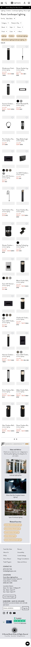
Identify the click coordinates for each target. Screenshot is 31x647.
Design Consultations (23, 559)
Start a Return (7, 559)
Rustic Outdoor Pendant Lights (12, 529)
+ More (20, 32)
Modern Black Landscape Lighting (13, 525)
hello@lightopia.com (9, 571)
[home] (15, 4)
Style (11, 27)
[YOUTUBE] (14, 613)
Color (11, 32)
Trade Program (7, 562)
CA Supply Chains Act (21, 636)
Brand (3, 27)
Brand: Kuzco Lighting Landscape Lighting (13, 40)
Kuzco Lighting (7, 70)
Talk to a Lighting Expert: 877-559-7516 (15, 7)
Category (4, 23)
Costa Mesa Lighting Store (10, 577)
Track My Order (7, 549)
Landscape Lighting (17, 11)
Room (19, 27)
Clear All (3, 43)
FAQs (5, 556)
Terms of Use (13, 636)
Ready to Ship (15, 23)
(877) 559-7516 (7, 569)
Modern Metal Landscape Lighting (13, 540)
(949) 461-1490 (7, 583)
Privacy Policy (7, 636)
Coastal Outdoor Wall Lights (12, 532)
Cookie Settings (21, 556)
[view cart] (29, 3)
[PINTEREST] (10, 613)
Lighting (3, 11)
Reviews (19, 549)
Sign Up (25, 608)
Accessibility (20, 552)
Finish (3, 32)
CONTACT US (7, 566)
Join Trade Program (9, 597)
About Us (6, 552)
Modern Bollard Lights (10, 536)
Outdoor (8, 11)
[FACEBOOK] (7, 613)
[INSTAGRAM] (4, 613)
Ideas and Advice (22, 562)
